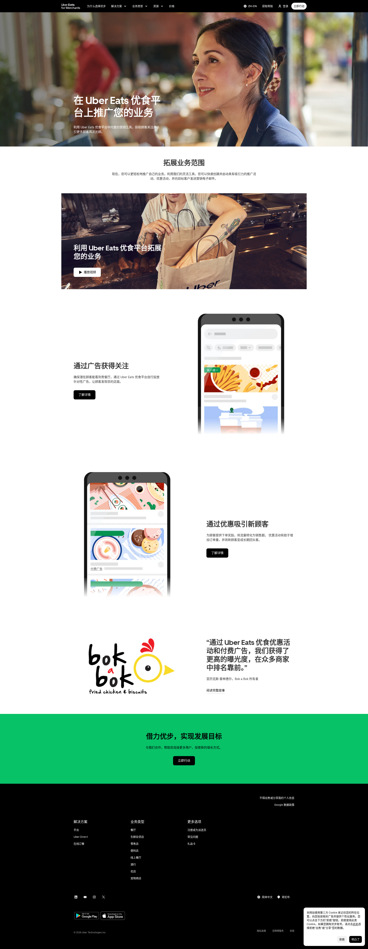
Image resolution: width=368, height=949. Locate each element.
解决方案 (116, 6)
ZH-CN (252, 6)
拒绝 (342, 939)
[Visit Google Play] (86, 916)
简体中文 (267, 897)
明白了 (356, 939)
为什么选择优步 (96, 6)
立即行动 (299, 6)
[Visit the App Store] (112, 916)
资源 (156, 6)
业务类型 (137, 6)
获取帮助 (267, 6)
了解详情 (84, 395)
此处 (355, 924)
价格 (171, 6)
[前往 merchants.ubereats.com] (70, 6)
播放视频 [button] (90, 272)
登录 (285, 6)
